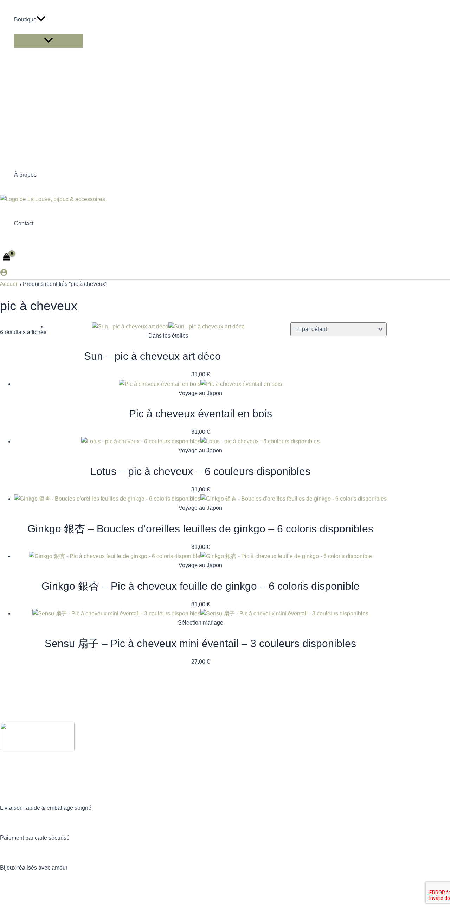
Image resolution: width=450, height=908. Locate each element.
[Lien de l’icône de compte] (3, 274)
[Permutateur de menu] (48, 41)
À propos (25, 175)
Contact (23, 223)
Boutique (25, 20)
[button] (41, 20)
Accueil (9, 284)
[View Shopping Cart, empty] (6, 257)
